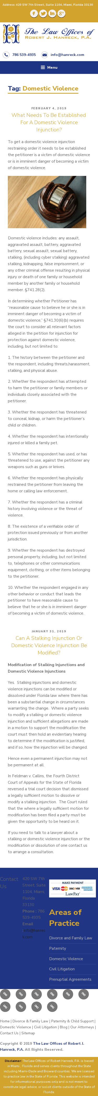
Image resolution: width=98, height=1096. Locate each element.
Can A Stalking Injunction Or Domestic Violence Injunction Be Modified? (49, 645)
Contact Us (9, 1033)
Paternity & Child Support (72, 1021)
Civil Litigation (62, 969)
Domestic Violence (66, 958)
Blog (63, 1027)
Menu (52, 67)
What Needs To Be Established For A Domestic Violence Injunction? (48, 122)
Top (89, 1086)
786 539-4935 (24, 54)
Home (5, 1021)
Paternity (57, 948)
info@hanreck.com (67, 54)
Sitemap (28, 1033)
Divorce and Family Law (70, 938)
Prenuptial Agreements (70, 979)
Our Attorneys (82, 1027)
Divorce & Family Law (30, 1021)
